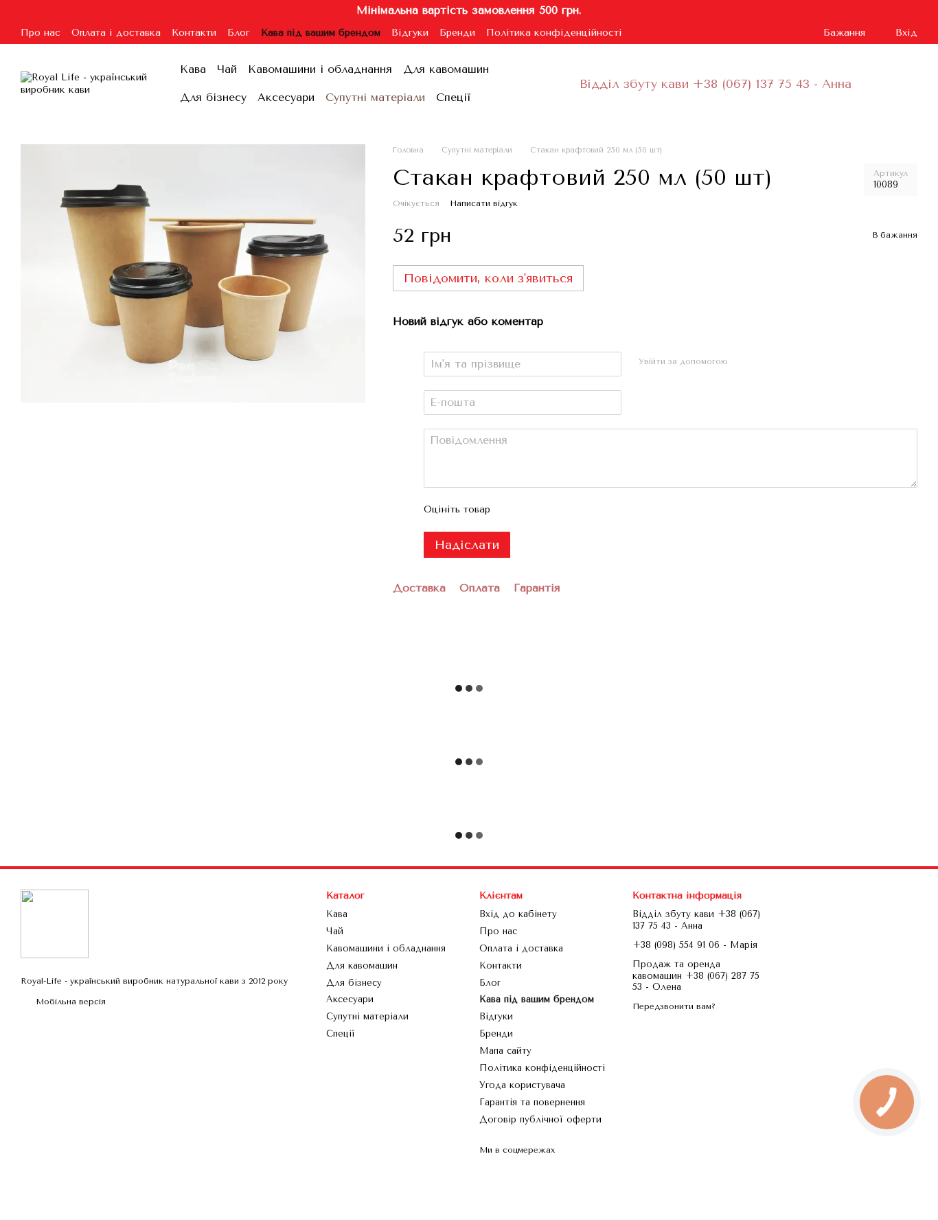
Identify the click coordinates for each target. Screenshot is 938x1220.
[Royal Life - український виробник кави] (55, 923)
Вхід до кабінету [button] (518, 914)
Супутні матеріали (375, 97)
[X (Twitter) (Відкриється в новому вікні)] (787, 32)
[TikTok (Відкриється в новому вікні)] (754, 32)
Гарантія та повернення (532, 1102)
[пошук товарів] (552, 84)
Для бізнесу (213, 97)
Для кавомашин (446, 69)
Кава (193, 69)
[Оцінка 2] (536, 509)
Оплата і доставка (116, 32)
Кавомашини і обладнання (320, 69)
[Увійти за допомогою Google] (765, 362)
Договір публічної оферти (540, 1119)
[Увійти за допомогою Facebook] (743, 362)
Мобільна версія (69, 1001)
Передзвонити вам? (674, 1006)
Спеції (453, 97)
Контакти (194, 32)
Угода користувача (522, 1085)
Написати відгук (484, 203)
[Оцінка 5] (602, 509)
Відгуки (409, 32)
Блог (238, 32)
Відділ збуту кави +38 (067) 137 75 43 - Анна (715, 84)
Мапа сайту (505, 1051)
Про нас (40, 32)
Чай (227, 69)
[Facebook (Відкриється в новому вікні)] (771, 32)
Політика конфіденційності (554, 32)
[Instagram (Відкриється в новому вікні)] (738, 32)
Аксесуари (286, 97)
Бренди (457, 32)
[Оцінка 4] (580, 509)
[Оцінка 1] (514, 509)
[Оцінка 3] (558, 509)
